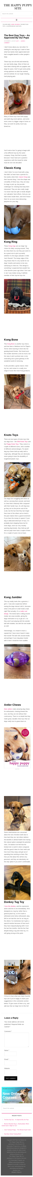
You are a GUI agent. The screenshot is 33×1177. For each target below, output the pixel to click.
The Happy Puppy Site (18, 6)
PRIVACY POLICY (17, 1172)
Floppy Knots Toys (13, 444)
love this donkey (10, 906)
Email (6, 1059)
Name (6, 1050)
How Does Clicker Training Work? (12, 1134)
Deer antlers (8, 709)
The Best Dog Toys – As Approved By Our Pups (16, 1119)
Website (7, 1068)
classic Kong (23, 177)
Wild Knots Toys (22, 441)
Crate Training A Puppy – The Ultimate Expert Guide (17, 1129)
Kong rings (12, 246)
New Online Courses (12, 1095)
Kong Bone (10, 344)
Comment (8, 1031)
